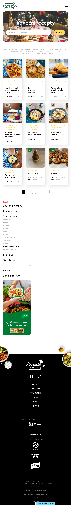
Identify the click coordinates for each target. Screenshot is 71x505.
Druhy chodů (10, 216)
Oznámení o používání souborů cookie (35, 490)
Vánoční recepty (11, 247)
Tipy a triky (35, 389)
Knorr (35, 397)
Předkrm (7, 223)
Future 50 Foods (35, 393)
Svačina (6, 241)
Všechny (7, 220)
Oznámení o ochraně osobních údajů (35, 494)
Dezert (6, 229)
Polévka (7, 244)
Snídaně (6, 226)
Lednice (35, 402)
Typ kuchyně (10, 210)
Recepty (35, 384)
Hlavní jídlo (9, 238)
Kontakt (35, 406)
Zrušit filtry (7, 202)
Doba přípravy (11, 275)
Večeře (6, 235)
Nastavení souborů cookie (45, 503)
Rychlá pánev (9, 250)
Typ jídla (8, 254)
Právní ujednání (35, 498)
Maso (6, 265)
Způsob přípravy (12, 205)
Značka (7, 270)
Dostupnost (35, 501)
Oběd (5, 232)
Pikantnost (9, 260)
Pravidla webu (35, 487)
